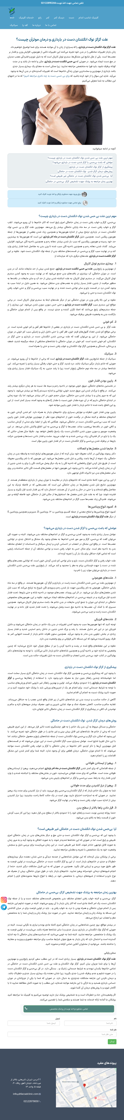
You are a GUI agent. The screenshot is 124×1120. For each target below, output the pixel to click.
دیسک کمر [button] (59, 18)
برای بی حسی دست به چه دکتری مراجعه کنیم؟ (46, 76)
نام (115, 1018)
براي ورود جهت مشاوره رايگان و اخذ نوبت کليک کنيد (59, 194)
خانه (12, 18)
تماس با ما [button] (50, 25)
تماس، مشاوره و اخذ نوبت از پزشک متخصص (69, 1009)
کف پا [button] (25, 25)
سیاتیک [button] (14, 25)
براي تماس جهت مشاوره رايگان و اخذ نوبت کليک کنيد (59, 202)
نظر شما (113, 1029)
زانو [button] (39, 18)
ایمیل (57, 1018)
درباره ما (36, 25)
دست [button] (71, 18)
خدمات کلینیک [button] (26, 18)
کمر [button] (47, 18)
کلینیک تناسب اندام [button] (88, 18)
